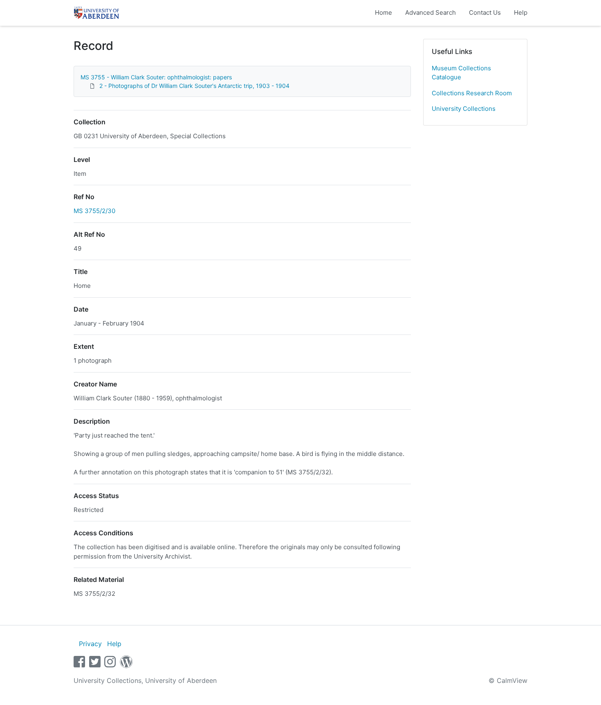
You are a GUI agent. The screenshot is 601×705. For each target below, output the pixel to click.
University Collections (464, 108)
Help (520, 12)
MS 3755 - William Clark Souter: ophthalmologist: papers (156, 77)
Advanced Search (430, 12)
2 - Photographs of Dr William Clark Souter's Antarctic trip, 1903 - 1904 (194, 85)
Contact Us (485, 12)
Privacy (90, 644)
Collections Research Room (472, 93)
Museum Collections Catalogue (461, 72)
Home (383, 12)
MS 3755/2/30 (94, 211)
